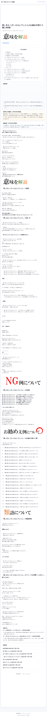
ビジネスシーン (11, 62)
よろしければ (10, 76)
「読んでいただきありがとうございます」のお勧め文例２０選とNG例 (17, 656)
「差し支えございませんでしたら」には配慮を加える (18, 60)
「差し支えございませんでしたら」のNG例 (15, 69)
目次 (23, 49)
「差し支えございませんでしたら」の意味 (15, 57)
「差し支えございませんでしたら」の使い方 (15, 59)
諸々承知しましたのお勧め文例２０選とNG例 (12, 651)
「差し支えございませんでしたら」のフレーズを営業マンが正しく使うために (22, 77)
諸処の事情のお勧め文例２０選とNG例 (11, 648)
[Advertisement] (23, 14)
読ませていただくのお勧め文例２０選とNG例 (12, 662)
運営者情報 (18, 673)
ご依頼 (9, 65)
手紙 (8, 64)
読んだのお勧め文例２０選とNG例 (10, 659)
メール (9, 67)
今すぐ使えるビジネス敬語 (8, 2)
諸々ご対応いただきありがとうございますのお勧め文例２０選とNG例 (17, 653)
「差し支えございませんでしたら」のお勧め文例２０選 (18, 71)
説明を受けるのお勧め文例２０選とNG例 (11, 664)
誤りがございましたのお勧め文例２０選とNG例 (13, 667)
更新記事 (8, 52)
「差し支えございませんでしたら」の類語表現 (16, 72)
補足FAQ (8, 79)
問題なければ (10, 74)
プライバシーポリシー (41, 1)
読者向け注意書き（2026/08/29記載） (14, 54)
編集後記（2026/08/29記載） (12, 55)
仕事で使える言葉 (6, 42)
